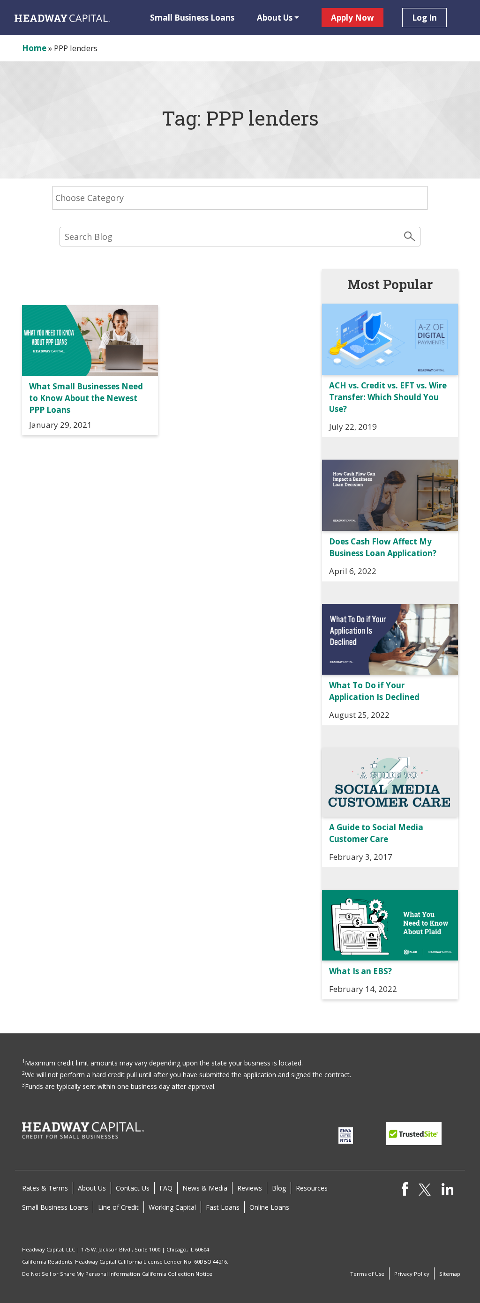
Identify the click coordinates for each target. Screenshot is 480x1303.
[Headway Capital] (83, 1129)
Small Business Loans (192, 17)
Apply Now (352, 17)
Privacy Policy (411, 1273)
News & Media (204, 1188)
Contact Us (133, 1188)
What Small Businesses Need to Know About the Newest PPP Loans (86, 398)
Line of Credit (118, 1207)
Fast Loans (223, 1207)
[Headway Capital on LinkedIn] (447, 1188)
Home (34, 48)
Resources (312, 1188)
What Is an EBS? (360, 971)
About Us (274, 17)
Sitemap (449, 1273)
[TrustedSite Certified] (414, 1133)
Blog (279, 1188)
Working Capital (172, 1207)
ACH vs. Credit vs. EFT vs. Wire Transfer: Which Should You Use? (388, 397)
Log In (424, 17)
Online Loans (269, 1207)
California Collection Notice (177, 1273)
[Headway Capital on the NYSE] (345, 1134)
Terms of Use (367, 1273)
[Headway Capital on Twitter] (424, 1188)
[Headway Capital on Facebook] (405, 1188)
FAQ (165, 1188)
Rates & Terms (45, 1188)
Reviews (249, 1188)
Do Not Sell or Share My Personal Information (81, 1273)
